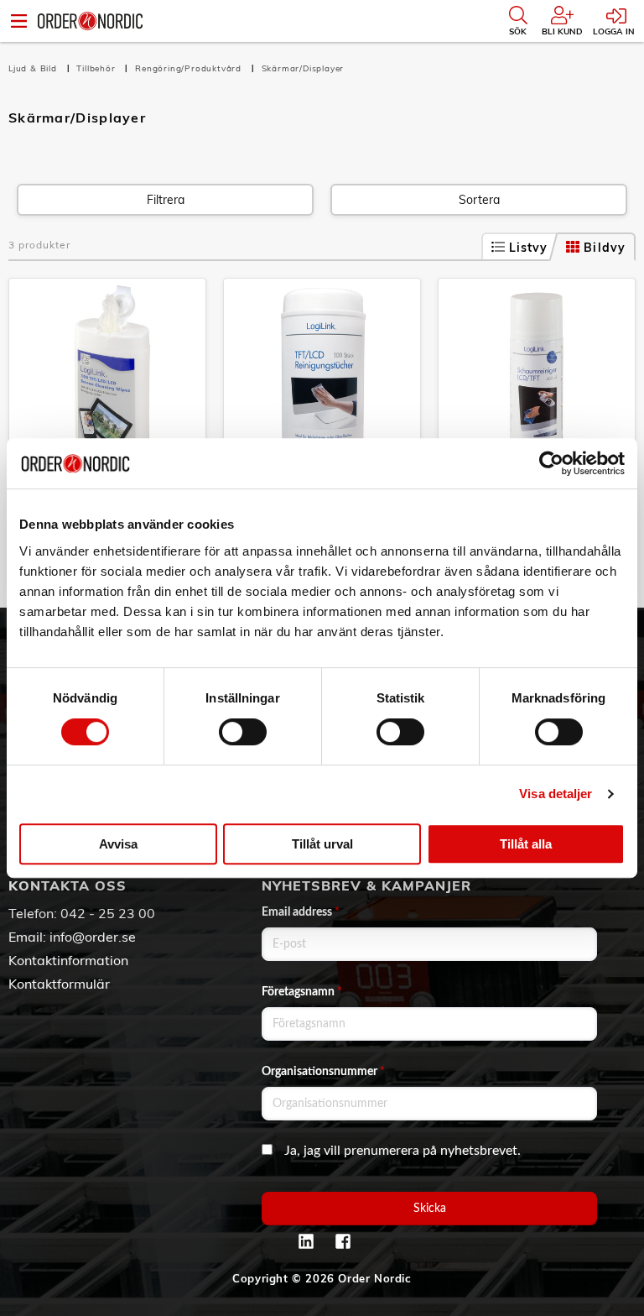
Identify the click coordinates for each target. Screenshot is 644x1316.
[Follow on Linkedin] (306, 1241)
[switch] (243, 731)
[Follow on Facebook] (343, 1241)
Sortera (479, 199)
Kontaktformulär (59, 983)
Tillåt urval (322, 844)
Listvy (528, 247)
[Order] (90, 21)
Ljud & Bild (34, 68)
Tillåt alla (526, 844)
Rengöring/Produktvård (190, 68)
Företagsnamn (302, 992)
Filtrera (165, 199)
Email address (301, 912)
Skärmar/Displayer (303, 68)
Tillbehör (97, 68)
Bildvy (605, 247)
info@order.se (92, 936)
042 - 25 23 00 (107, 913)
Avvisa (118, 844)
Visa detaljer (555, 793)
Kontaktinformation (68, 960)
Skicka (429, 1208)
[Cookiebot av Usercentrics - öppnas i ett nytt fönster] (551, 463)
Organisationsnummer (323, 1072)
